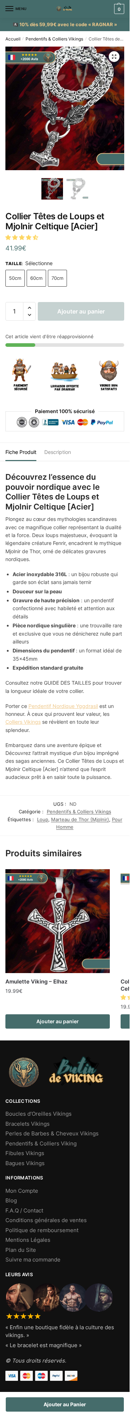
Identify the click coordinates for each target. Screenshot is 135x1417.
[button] (22, 237)
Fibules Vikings (24, 1153)
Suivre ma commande (32, 1259)
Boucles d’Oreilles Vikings (38, 1113)
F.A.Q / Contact (24, 1210)
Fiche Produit (20, 452)
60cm (36, 278)
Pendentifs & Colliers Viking (41, 1143)
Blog (11, 1200)
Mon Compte (21, 1190)
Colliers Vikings (23, 722)
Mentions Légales (27, 1239)
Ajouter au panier (81, 311)
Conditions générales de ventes (46, 1220)
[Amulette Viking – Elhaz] (57, 921)
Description (57, 452)
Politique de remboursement (41, 1230)
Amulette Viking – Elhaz (36, 981)
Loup (42, 819)
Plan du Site (20, 1249)
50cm (15, 278)
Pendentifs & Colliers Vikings (54, 39)
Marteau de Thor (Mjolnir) (80, 819)
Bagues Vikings (25, 1163)
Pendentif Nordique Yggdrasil (63, 706)
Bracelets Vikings (27, 1123)
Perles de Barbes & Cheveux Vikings (52, 1133)
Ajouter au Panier (65, 1404)
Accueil (13, 39)
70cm (57, 278)
